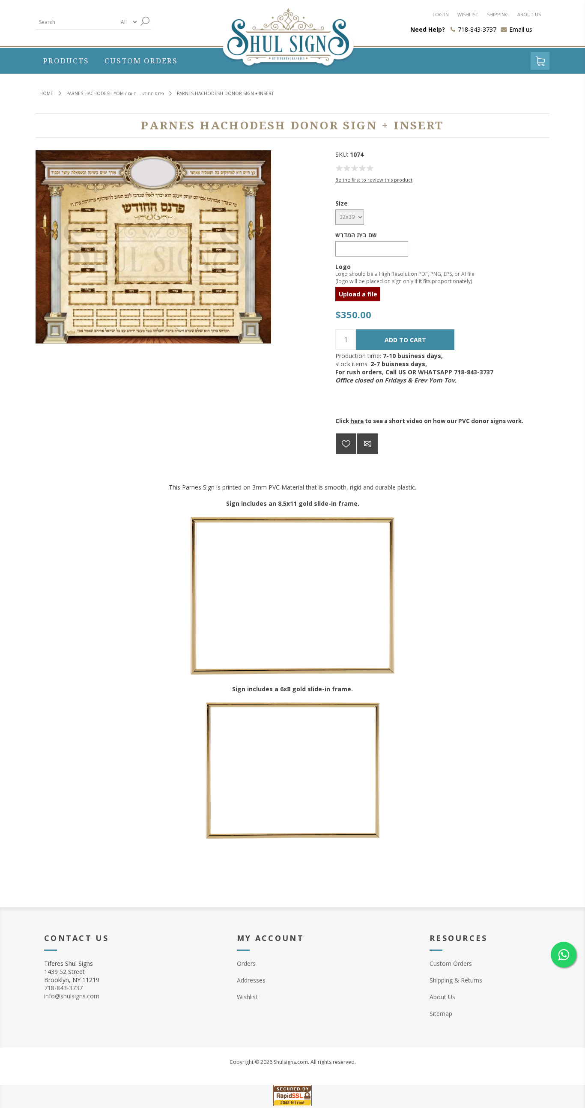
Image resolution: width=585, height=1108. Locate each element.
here (357, 421)
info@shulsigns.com (71, 996)
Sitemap (441, 1013)
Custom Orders (451, 963)
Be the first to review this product (373, 179)
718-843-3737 (63, 988)
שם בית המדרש (356, 235)
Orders (246, 963)
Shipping (498, 14)
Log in (441, 14)
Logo (343, 266)
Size (341, 203)
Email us (520, 29)
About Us (442, 997)
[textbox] (76, 22)
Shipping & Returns (456, 980)
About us (529, 14)
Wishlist (467, 14)
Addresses (251, 980)
